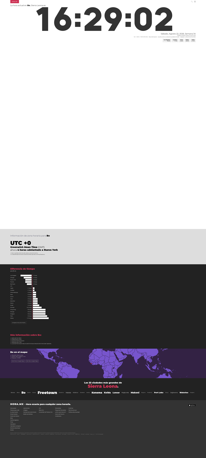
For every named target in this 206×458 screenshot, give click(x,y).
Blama (18, 392)
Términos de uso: (73, 410)
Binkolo (13, 392)
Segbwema (174, 392)
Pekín (187, 40)
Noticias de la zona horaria (29, 412)
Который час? (52, 434)
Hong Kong (13, 309)
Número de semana (15, 428)
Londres (175, 40)
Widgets (25, 410)
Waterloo (184, 393)
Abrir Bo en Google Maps (18, 361)
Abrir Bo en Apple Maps (32, 361)
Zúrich (11, 296)
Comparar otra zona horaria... (19, 322)
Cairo (11, 298)
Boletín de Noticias (28, 414)
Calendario (13, 424)
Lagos (11, 288)
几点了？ (18, 434)
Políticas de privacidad (74, 412)
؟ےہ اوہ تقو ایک (92, 434)
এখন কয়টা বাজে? (47, 434)
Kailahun (75, 392)
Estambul (12, 301)
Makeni (135, 392)
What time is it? (13, 434)
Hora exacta (13, 408)
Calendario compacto (15, 426)
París (181, 40)
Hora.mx (14, 1)
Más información (153, 36)
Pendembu (149, 392)
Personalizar (58, 408)
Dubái (11, 305)
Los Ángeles (167, 40)
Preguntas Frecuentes (60, 410)
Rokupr (166, 392)
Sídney (12, 318)
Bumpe (34, 392)
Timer (11, 422)
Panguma (143, 392)
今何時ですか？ (77, 434)
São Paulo (12, 284)
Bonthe (29, 392)
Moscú (11, 303)
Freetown (47, 392)
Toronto (12, 282)
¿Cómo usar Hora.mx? (60, 412)
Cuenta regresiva (14, 420)
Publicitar (71, 408)
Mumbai (12, 307)
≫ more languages (99, 434)
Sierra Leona (103, 386)
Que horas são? (58, 434)
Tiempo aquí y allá (14, 410)
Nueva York (13, 279)
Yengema (192, 392)
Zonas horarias (13, 414)
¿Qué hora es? (29, 434)
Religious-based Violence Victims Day (186, 35)
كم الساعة (42, 434)
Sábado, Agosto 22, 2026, (178, 34)
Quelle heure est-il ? (36, 434)
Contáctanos (58, 416)
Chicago (12, 277)
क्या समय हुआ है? (23, 434)
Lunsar (116, 392)
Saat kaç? (83, 434)
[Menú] (195, 2)
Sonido (12, 430)
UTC (11, 286)
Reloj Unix (41, 410)
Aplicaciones (26, 408)
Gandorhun (61, 392)
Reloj (11, 418)
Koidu (107, 392)
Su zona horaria (14, 412)
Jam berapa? (64, 434)
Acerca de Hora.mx (59, 414)
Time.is (74, 432)
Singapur (12, 313)
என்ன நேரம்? (87, 434)
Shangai (12, 311)
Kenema (97, 392)
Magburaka (125, 392)
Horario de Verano (14, 416)
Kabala (68, 393)
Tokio (193, 40)
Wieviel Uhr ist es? (70, 434)
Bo (23, 392)
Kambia (88, 392)
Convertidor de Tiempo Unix (45, 412)
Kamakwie (82, 392)
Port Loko (158, 393)
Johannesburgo (14, 292)
